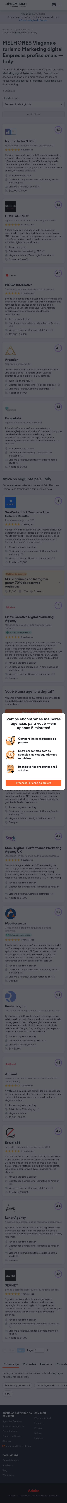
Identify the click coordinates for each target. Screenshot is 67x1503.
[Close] (61, 717)
